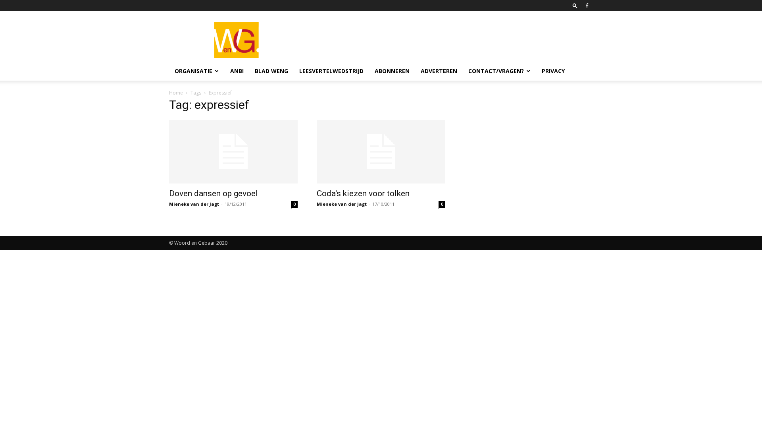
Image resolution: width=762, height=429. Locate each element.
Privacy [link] (553, 71)
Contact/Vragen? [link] (496, 71)
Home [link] (176, 92)
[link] (575, 5)
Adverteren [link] (439, 71)
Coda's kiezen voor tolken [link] (363, 193)
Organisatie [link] (193, 71)
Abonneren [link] (392, 71)
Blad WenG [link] (271, 71)
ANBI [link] (237, 71)
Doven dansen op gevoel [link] (213, 193)
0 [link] (294, 204)
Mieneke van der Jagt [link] (194, 204)
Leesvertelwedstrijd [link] (331, 71)
